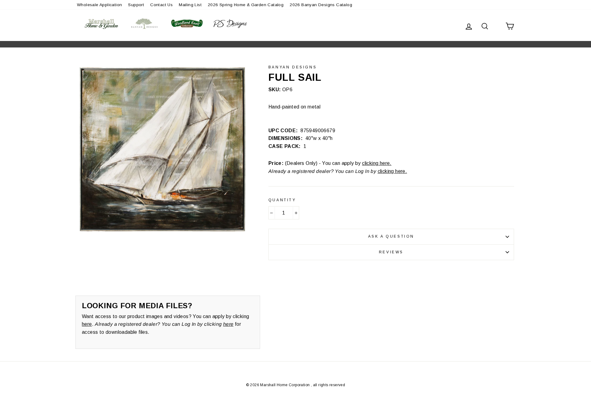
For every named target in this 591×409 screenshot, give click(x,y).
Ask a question (391, 236)
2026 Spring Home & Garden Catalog (245, 4)
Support (136, 4)
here (87, 324)
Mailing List (190, 4)
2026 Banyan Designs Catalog (321, 4)
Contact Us (161, 4)
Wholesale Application (99, 4)
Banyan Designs (292, 67)
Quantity (282, 200)
